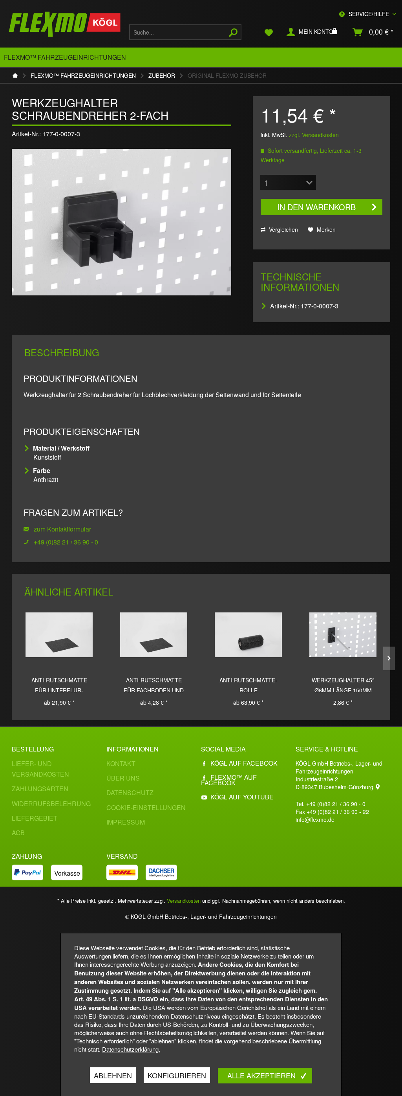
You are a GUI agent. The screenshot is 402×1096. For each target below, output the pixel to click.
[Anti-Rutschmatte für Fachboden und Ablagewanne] (153, 634)
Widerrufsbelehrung (51, 803)
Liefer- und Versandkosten (40, 769)
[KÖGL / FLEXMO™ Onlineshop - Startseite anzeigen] (65, 25)
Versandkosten (184, 900)
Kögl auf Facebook (244, 763)
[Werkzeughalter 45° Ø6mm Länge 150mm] (342, 634)
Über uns (123, 778)
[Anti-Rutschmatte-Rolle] (248, 634)
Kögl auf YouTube (242, 796)
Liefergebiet (34, 818)
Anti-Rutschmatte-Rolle (248, 684)
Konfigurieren (177, 1075)
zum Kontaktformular (61, 528)
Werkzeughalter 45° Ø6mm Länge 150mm (343, 684)
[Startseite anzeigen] (17, 75)
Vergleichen (282, 229)
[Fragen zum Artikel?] (29, 541)
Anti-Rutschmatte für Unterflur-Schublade (59, 684)
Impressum (125, 822)
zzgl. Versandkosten (314, 135)
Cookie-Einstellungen (146, 807)
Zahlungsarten (40, 788)
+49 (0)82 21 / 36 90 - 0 (66, 541)
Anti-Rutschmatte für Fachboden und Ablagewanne (154, 684)
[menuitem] (185, 32)
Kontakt (120, 763)
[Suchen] (233, 32)
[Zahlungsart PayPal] (31, 872)
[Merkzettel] (269, 32)
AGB (18, 832)
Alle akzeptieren (262, 1075)
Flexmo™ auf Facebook (229, 780)
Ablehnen (113, 1075)
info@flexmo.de (315, 819)
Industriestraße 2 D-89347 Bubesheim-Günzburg (335, 783)
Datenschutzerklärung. (131, 1049)
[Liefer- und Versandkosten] (126, 872)
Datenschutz (129, 792)
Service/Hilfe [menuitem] (369, 14)
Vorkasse (67, 873)
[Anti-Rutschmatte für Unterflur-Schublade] (59, 634)
